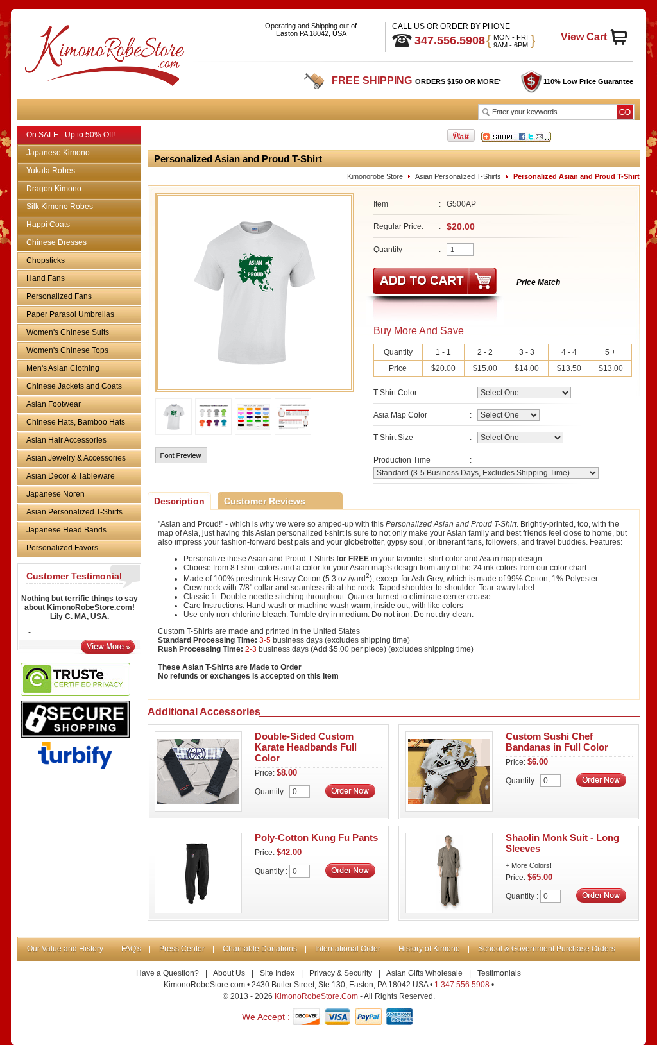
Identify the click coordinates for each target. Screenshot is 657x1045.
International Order (347, 948)
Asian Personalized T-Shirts (74, 511)
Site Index (277, 973)
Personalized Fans (59, 296)
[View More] (108, 651)
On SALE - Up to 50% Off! (70, 134)
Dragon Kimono (53, 188)
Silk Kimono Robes (59, 206)
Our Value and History (65, 948)
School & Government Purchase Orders (546, 948)
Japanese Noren (55, 493)
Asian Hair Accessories (66, 440)
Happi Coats (48, 224)
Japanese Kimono (58, 152)
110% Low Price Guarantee (588, 81)
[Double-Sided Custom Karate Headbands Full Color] (198, 808)
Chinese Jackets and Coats (74, 386)
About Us (229, 973)
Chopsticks (45, 260)
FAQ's (131, 948)
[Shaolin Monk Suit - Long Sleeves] (449, 909)
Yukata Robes (50, 170)
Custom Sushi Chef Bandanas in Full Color (557, 741)
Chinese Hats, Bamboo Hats (75, 422)
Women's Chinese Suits (67, 332)
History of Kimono (429, 948)
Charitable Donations (260, 948)
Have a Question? (167, 973)
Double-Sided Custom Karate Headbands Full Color (306, 747)
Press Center (182, 948)
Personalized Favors (62, 547)
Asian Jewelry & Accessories (76, 458)
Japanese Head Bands (66, 529)
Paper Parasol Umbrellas (70, 314)
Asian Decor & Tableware (70, 476)
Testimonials (499, 973)
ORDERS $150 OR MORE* (458, 81)
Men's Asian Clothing (62, 368)
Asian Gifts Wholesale (424, 973)
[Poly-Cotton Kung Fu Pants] (198, 909)
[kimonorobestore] (103, 52)
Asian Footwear (53, 404)
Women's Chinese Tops (67, 350)
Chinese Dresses (56, 242)
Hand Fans (45, 278)
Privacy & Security (340, 973)
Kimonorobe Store (375, 176)
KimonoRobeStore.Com (316, 996)
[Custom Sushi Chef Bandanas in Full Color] (449, 808)
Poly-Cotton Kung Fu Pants (316, 837)
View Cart (584, 36)
